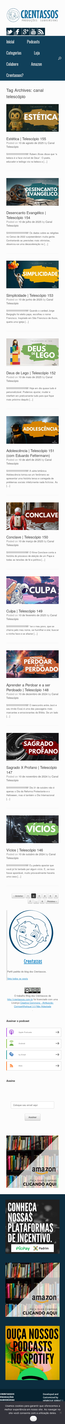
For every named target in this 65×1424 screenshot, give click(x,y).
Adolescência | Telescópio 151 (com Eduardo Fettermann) (30, 453)
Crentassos (33, 961)
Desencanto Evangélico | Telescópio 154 (26, 215)
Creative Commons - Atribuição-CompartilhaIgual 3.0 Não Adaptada (34, 1004)
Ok (33, 1418)
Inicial (10, 41)
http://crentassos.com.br (20, 999)
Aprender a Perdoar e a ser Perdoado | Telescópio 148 (28, 687)
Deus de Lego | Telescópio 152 (31, 372)
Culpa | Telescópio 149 (24, 611)
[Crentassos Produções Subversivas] (32, 15)
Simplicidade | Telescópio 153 (29, 295)
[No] (60, 1412)
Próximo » (52, 901)
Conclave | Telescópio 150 (27, 537)
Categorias (13, 53)
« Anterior (18, 896)
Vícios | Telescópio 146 (24, 850)
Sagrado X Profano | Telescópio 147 (31, 770)
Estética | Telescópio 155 (26, 138)
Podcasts (33, 41)
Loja (37, 53)
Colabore (12, 64)
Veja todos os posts (17, 978)
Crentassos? (14, 75)
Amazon (36, 64)
